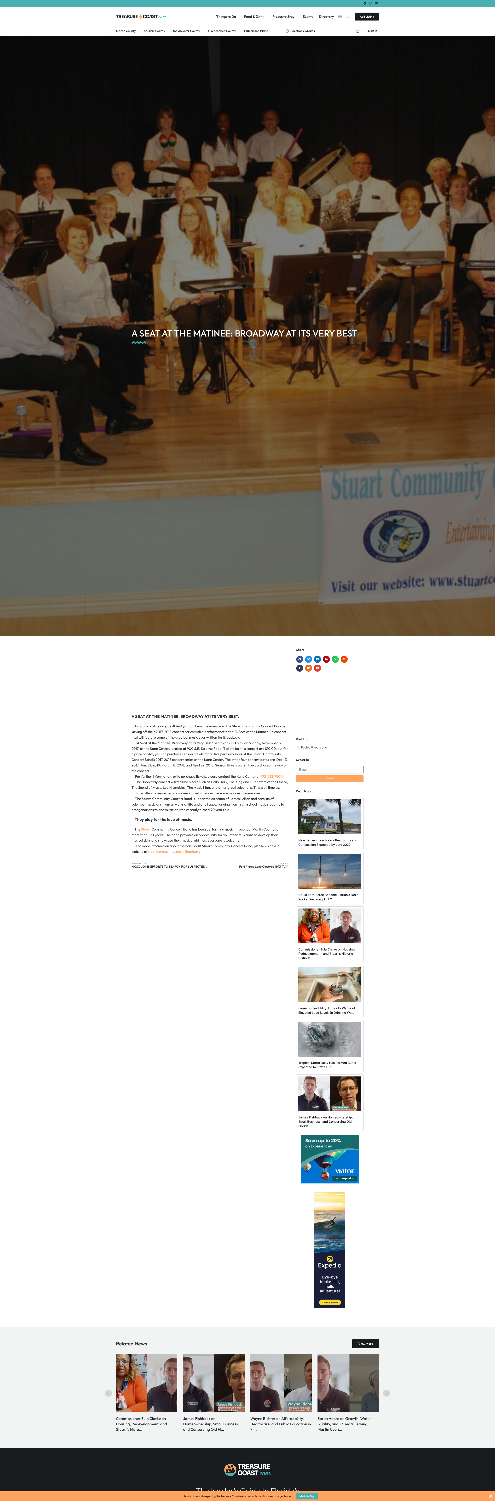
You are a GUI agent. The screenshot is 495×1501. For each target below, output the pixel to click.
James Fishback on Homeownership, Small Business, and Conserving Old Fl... (346, 1424)
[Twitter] (376, 3)
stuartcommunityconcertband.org (174, 851)
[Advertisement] (209, 679)
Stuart (145, 829)
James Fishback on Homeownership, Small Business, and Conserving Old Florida (325, 1121)
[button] (357, 30)
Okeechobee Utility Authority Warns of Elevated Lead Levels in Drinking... (145, 1424)
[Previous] (108, 1393)
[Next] (386, 1393)
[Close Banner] (490, 1496)
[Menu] (340, 16)
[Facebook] (364, 3)
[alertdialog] (247, 1496)
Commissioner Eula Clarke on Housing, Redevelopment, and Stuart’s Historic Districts (327, 953)
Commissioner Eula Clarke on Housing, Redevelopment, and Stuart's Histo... (276, 1424)
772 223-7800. (272, 776)
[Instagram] (370, 3)
